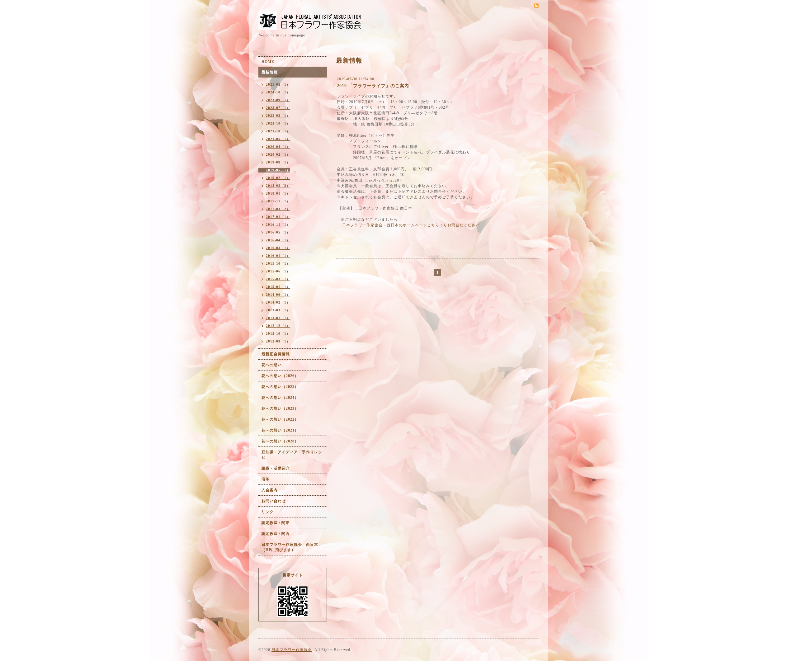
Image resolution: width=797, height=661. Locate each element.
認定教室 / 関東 (276, 523)
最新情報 (270, 72)
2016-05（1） (278, 232)
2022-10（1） (278, 123)
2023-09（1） (278, 100)
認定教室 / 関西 (276, 533)
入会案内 (270, 490)
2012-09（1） (278, 341)
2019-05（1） (278, 170)
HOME (268, 61)
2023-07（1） (278, 108)
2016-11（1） (278, 224)
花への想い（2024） (280, 397)
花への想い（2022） (280, 419)
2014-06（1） (278, 294)
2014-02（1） (278, 302)
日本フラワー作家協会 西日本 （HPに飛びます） (292, 547)
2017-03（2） (278, 209)
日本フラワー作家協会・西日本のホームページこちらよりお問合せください (411, 225)
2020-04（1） (278, 147)
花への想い (272, 365)
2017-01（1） (278, 217)
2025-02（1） (278, 84)
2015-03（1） (278, 279)
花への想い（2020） (280, 441)
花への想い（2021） (280, 430)
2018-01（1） (278, 193)
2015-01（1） (278, 287)
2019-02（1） (278, 178)
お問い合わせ (274, 501)
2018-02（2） (278, 185)
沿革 (266, 479)
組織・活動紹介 (276, 468)
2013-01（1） (278, 318)
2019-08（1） (278, 162)
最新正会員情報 (276, 354)
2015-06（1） (278, 271)
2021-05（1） (278, 139)
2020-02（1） (278, 154)
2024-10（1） (278, 92)
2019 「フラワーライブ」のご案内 (373, 85)
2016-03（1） (278, 248)
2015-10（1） (278, 263)
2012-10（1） (278, 333)
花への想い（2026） (280, 376)
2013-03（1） (278, 310)
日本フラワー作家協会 (291, 650)
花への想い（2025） (280, 387)
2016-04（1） (278, 240)
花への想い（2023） (280, 408)
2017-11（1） (278, 201)
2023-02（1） (278, 115)
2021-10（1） (278, 131)
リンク (268, 512)
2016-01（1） (278, 255)
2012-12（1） (278, 326)
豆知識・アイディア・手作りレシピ (292, 455)
